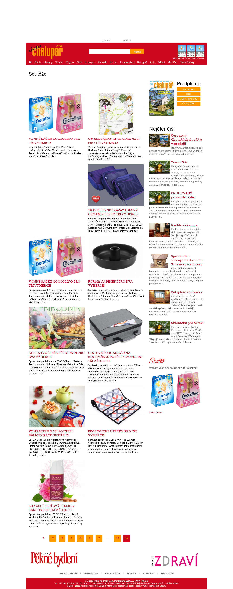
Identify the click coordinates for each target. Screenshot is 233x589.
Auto (152, 62)
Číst (188, 94)
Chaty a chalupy (43, 62)
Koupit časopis (188, 99)
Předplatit (188, 89)
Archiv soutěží (155, 412)
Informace (167, 573)
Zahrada (102, 62)
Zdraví (106, 40)
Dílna (79, 62)
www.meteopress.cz (195, 58)
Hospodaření (127, 62)
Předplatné (91, 573)
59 (117, 538)
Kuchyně (142, 62)
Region (70, 62)
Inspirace (90, 62)
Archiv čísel (188, 103)
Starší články (187, 62)
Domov (127, 40)
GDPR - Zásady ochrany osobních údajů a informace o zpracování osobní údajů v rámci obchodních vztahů (116, 586)
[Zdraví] (174, 559)
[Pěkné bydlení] (54, 559)
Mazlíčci (172, 62)
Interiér (114, 62)
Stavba (59, 62)
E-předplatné (112, 573)
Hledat (137, 51)
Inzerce (131, 573)
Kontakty (148, 573)
